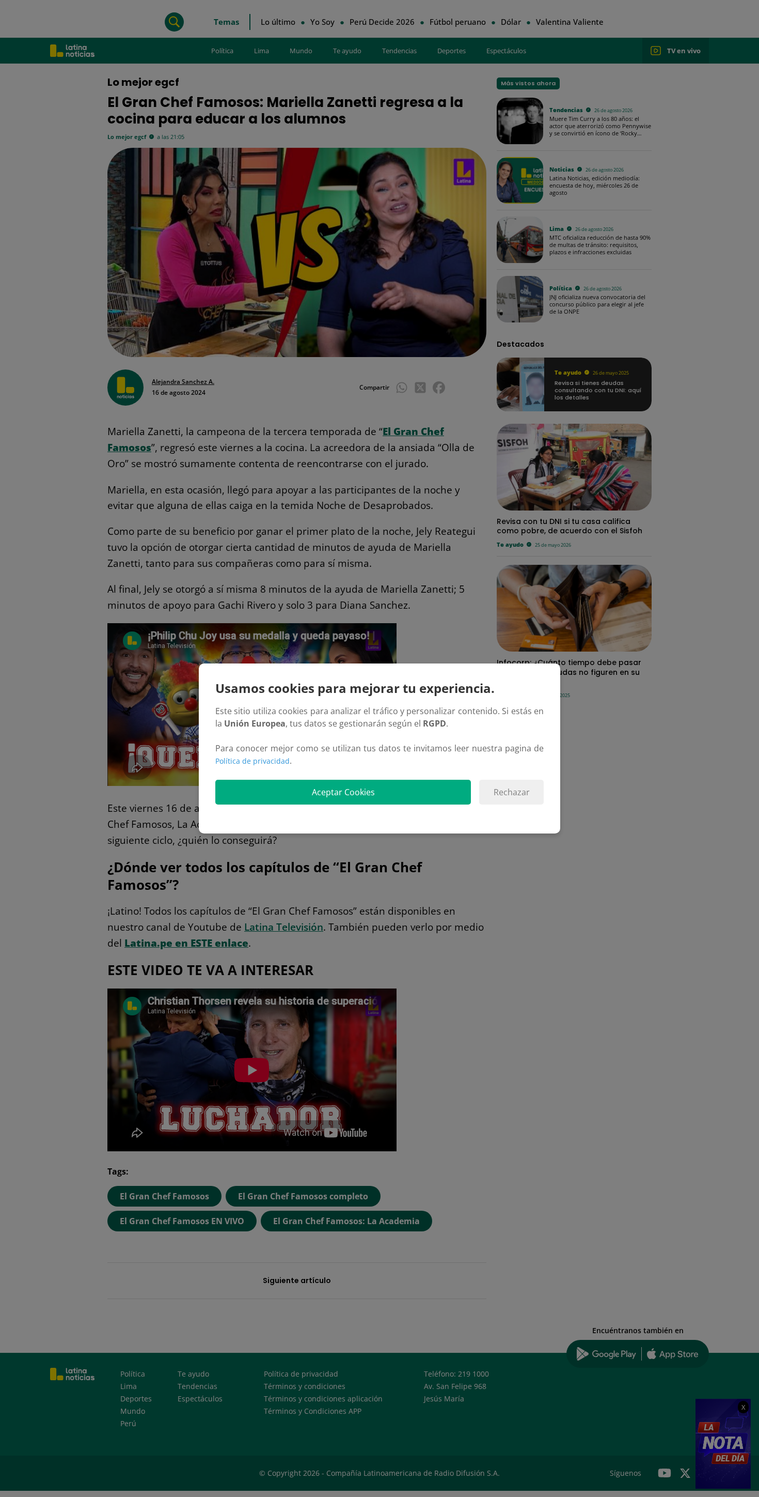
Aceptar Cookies (343, 792)
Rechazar (512, 792)
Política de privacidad (252, 761)
